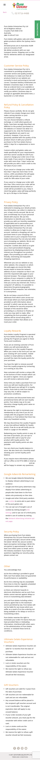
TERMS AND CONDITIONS (20, 757)
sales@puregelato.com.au (17, 463)
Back (5, 12)
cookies (11, 501)
